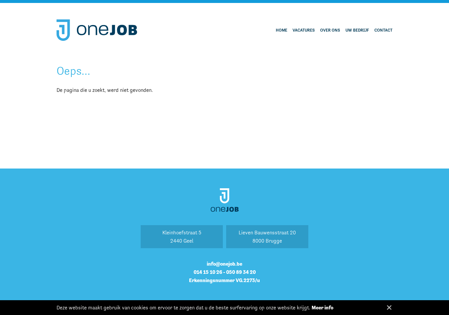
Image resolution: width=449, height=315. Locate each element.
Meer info (322, 307)
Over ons (330, 30)
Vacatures (304, 30)
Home (281, 30)
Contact (383, 30)
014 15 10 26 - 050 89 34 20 (225, 272)
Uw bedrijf (357, 30)
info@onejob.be (224, 264)
